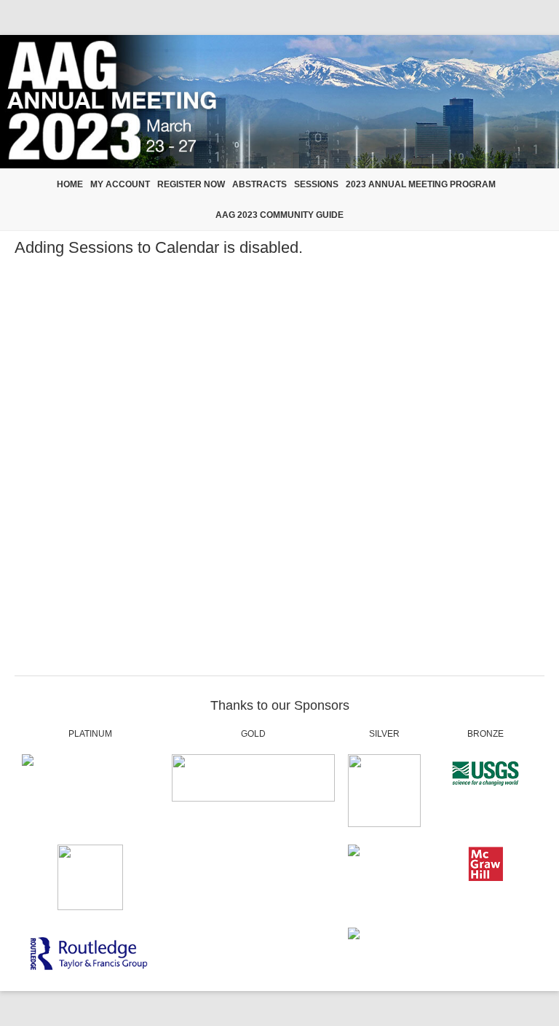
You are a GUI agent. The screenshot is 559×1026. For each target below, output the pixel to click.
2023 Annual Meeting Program (421, 184)
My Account (120, 184)
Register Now (191, 184)
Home (70, 184)
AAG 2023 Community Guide (279, 215)
